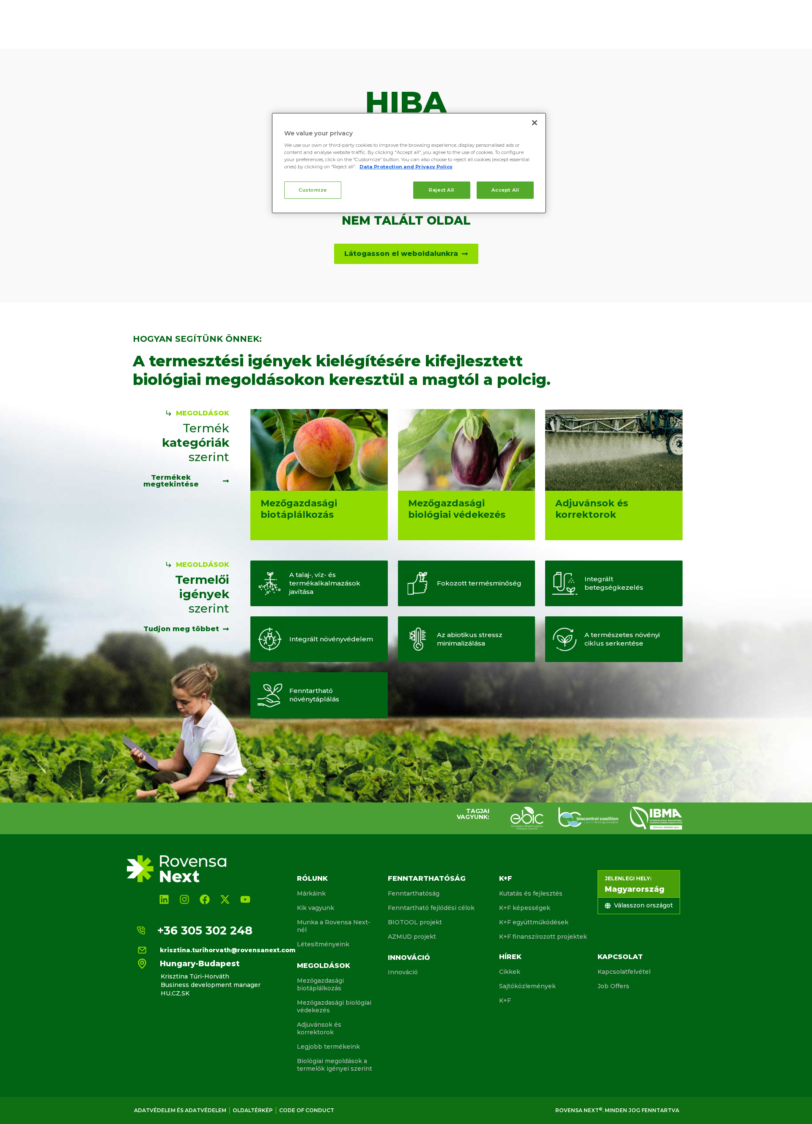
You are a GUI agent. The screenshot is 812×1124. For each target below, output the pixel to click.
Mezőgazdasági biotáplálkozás (320, 984)
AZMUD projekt (412, 936)
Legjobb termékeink (328, 1046)
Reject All (441, 190)
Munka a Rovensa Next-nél (333, 926)
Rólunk (312, 878)
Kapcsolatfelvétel (624, 972)
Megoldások (323, 966)
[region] (409, 163)
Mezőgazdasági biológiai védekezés (334, 1006)
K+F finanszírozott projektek (543, 936)
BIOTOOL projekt (415, 922)
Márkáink (311, 893)
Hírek (510, 957)
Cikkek (509, 972)
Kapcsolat (620, 957)
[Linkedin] (164, 899)
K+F (505, 878)
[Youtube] (245, 899)
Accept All (505, 190)
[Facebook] (205, 899)
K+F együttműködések (533, 922)
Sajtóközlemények (527, 986)
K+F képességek (524, 908)
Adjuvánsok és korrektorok (319, 1028)
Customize (313, 190)
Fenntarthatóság (427, 878)
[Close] (534, 122)
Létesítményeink (323, 944)
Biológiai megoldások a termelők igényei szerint (334, 1064)
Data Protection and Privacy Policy (406, 167)
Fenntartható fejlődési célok (431, 908)
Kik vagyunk (315, 908)
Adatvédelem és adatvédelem (180, 1110)
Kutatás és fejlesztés (530, 893)
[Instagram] (184, 899)
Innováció (409, 958)
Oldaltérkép (253, 1110)
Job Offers (613, 986)
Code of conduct (306, 1110)
